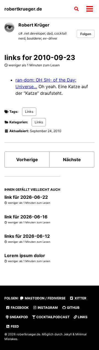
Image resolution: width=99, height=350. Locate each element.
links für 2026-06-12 (27, 236)
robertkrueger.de (23, 9)
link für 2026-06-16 (26, 217)
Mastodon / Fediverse (44, 298)
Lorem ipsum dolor (24, 255)
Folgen (85, 34)
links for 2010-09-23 (39, 57)
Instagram (47, 307)
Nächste (72, 159)
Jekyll (68, 334)
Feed (14, 326)
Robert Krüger (34, 25)
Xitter (80, 298)
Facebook (19, 307)
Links (29, 111)
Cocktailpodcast (52, 317)
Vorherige (27, 159)
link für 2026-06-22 (26, 197)
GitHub (72, 307)
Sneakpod (18, 317)
